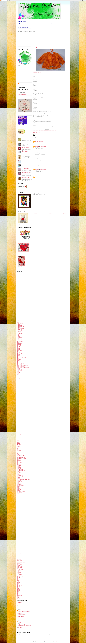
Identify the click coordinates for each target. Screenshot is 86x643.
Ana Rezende (37, 146)
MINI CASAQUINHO (19, 484)
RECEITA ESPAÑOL (19, 550)
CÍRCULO (18, 349)
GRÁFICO (18, 440)
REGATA (18, 558)
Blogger (56, 641)
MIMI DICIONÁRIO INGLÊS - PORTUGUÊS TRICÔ (23, 479)
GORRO (18, 432)
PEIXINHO (18, 512)
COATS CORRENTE (19, 353)
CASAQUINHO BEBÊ (39, 130)
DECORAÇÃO (19, 378)
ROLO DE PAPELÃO (19, 564)
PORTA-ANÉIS (19, 536)
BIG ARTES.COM (19, 303)
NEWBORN (18, 499)
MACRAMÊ (18, 466)
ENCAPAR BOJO (19, 389)
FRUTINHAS (18, 422)
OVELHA (18, 503)
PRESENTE (18, 546)
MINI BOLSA (18, 482)
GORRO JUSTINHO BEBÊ (20, 438)
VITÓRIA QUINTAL (19, 595)
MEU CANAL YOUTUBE (20, 477)
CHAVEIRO (18, 346)
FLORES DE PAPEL (19, 419)
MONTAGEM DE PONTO (20, 495)
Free (17, 420)
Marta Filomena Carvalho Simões (37, 72)
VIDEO (18, 592)
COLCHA (18, 356)
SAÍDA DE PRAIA (19, 565)
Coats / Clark (18, 352)
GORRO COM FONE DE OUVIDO (21, 435)
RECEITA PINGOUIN (19, 552)
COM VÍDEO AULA (19, 364)
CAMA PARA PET (19, 330)
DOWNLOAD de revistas (20, 382)
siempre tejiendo (20, 602)
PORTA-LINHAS (19, 539)
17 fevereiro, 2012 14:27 (43, 141)
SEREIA (18, 571)
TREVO (18, 583)
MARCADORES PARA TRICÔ (21, 470)
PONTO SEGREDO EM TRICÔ (25, 155)
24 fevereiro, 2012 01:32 (43, 146)
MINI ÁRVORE (19, 480)
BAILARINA (18, 295)
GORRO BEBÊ (19, 434)
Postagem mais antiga (64, 213)
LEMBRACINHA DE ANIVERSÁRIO (21, 457)
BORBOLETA (18, 317)
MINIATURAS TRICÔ (19, 492)
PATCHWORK (19, 510)
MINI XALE (18, 490)
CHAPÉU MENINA (19, 343)
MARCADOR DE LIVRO (20, 469)
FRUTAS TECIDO (19, 421)
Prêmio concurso (19, 544)
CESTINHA (18, 342)
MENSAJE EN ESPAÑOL (20, 476)
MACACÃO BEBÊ (19, 465)
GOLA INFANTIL (19, 431)
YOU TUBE (18, 597)
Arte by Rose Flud (37, 141)
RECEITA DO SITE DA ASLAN (21, 549)
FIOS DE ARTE (20, 613)
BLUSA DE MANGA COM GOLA (21, 308)
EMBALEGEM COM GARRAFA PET (26, 164)
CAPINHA (18, 334)
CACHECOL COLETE (19, 325)
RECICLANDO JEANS (20, 557)
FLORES (18, 417)
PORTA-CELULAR (19, 537)
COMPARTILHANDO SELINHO (21, 366)
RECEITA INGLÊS (19, 551)
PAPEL (18, 507)
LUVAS (18, 463)
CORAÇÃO (18, 368)
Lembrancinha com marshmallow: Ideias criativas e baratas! (24, 625)
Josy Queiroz (37, 134)
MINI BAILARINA (19, 481)
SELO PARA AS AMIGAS (20, 569)
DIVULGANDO (19, 381)
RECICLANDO (19, 556)
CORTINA (18, 372)
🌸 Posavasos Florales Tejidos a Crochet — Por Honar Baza (24, 608)
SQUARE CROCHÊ (19, 574)
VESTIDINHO (18, 590)
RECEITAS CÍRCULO (19, 553)
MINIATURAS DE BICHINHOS (21, 491)
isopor (18, 451)
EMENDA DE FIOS (19, 388)
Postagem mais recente (36, 213)
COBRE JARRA (19, 355)
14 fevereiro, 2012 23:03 (42, 134)
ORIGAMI (18, 502)
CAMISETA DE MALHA (20, 331)
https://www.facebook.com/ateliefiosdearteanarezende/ (24, 24)
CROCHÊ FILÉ (19, 376)
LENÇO (18, 459)
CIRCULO (18, 348)
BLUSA (18, 306)
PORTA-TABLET (19, 542)
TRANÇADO (18, 582)
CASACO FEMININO (19, 337)
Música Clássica (19, 497)
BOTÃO (18, 319)
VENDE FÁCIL (19, 589)
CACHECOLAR (19, 327)
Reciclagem (18, 555)
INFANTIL (18, 449)
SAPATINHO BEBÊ (19, 567)
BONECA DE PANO (19, 315)
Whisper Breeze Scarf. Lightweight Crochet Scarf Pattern (24, 611)
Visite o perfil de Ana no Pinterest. (22, 94)
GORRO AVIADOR (19, 433)
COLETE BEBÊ (23, 138)
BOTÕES (18, 320)
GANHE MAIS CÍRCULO (20, 424)
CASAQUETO (18, 338)
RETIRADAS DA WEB (20, 560)
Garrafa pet (18, 426)
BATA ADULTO (19, 299)
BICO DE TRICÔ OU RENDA (20, 302)
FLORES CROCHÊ (19, 418)
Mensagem (18, 474)
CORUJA (18, 373)
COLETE (18, 358)
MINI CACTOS (19, 483)
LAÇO (18, 454)
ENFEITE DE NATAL (19, 391)
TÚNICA (18, 587)
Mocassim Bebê (19, 494)
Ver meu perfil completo (21, 84)
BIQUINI (18, 304)
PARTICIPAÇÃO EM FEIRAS (20, 508)
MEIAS (18, 473)
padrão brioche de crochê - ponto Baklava (22, 619)
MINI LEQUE (18, 486)
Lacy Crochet (19, 610)
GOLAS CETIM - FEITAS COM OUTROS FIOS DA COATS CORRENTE (26, 147)
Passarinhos (18, 509)
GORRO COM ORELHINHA (20, 436)
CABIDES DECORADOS (20, 323)
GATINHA (18, 428)
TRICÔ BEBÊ (18, 586)
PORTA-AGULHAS (19, 535)
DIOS (17, 380)
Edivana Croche (20, 621)
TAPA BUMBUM (19, 577)
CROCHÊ (18, 374)
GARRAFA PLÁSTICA (20, 427)
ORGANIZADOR (19, 501)
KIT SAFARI (18, 453)
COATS (18, 351)
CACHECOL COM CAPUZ (20, 326)
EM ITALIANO (19, 387)
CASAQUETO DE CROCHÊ (25, 151)
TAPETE (18, 578)
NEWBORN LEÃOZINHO (20, 500)
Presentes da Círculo (19, 547)
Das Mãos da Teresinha (21, 616)
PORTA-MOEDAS (19, 540)
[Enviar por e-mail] (45, 129)
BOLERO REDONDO (19, 311)
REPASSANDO (19, 559)
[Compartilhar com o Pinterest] (48, 129)
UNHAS (18, 588)
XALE (18, 596)
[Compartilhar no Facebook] (47, 129)
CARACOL (18, 336)
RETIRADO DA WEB (19, 561)
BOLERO (18, 310)
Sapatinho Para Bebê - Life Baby (22, 624)
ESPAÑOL (18, 393)
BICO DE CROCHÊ (19, 301)
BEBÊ (18, 300)
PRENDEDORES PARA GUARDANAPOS (22, 545)
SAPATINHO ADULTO (20, 566)
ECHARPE (18, 384)
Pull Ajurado (19, 603)
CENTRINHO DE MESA (20, 341)
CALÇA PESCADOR (19, 329)
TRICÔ (55, 130)
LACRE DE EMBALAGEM (20, 455)
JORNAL (18, 452)
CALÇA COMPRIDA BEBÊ (20, 328)
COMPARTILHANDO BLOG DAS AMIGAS (22, 365)
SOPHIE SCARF (19, 572)
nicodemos (49, 641)
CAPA (17, 332)
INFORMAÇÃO (19, 450)
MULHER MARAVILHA (20, 496)
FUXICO (18, 423)
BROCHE (18, 322)
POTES (18, 543)
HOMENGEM (18, 446)
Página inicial (50, 213)
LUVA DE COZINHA (19, 462)
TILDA (18, 580)
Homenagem (18, 445)
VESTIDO (18, 591)
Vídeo (17, 593)
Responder (36, 138)
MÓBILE (18, 493)
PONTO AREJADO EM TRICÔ (25, 168)
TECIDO (18, 579)
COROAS (18, 371)
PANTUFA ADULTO (19, 504)
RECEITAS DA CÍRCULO (20, 554)
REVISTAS (18, 563)
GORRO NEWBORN (19, 439)
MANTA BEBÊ (19, 467)
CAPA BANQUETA (19, 333)
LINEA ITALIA (19, 460)
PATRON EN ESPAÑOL (20, 511)
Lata (17, 456)
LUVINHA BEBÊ (19, 464)
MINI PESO (18, 488)
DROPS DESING (19, 383)
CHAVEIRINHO (19, 345)
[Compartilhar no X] (46, 129)
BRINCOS (18, 321)
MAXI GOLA (18, 471)
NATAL (18, 498)
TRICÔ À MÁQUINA (19, 585)
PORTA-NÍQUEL (19, 541)
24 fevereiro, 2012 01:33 (43, 169)
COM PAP (18, 361)
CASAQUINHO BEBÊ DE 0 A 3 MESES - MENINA (26, 173)
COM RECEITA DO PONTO (20, 363)
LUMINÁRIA (18, 461)
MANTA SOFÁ (19, 468)
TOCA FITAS (18, 581)
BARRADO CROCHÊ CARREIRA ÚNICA (22, 298)
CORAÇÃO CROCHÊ (19, 369)
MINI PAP (18, 487)
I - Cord (18, 447)
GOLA (18, 430)
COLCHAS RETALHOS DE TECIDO (21, 357)
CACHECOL (18, 324)
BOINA (18, 309)
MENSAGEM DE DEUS (20, 475)
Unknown (36, 176)
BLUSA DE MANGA (19, 307)
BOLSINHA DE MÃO (19, 314)
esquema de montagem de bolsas (21, 394)
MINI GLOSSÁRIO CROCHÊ (20, 485)
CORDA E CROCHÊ (19, 370)
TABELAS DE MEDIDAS (20, 576)
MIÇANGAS (18, 478)
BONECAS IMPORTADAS (20, 316)
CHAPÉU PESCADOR (19, 344)
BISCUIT (18, 305)
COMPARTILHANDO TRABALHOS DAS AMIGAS (48, 130)
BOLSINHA (18, 313)
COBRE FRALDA (19, 354)
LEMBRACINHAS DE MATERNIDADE (22, 458)
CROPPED (18, 377)
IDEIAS (18, 448)
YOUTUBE (18, 598)
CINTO (18, 347)
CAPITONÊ (18, 335)
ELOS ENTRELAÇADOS (20, 386)
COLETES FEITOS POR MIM (25, 177)
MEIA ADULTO (19, 472)
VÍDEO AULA (18, 594)
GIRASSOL (18, 429)
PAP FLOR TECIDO (19, 506)
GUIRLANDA (18, 443)
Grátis (17, 441)
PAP (17, 505)
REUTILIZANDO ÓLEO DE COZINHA (21, 562)
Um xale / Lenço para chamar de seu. (26, 143)
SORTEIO (18, 573)
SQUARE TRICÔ (19, 575)
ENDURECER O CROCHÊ (20, 390)
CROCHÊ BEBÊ (19, 375)
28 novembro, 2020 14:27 (41, 176)
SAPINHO (18, 568)
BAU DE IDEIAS (20, 627)
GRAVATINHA (19, 442)
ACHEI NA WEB (19, 276)
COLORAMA (18, 360)
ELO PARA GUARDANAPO (20, 385)
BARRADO (18, 296)
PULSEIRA (18, 548)
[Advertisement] (50, 204)
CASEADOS (18, 340)
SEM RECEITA (19, 570)
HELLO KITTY (19, 444)
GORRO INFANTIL (19, 437)
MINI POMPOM (19, 489)
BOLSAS (18, 312)
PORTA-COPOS (19, 538)
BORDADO (18, 318)
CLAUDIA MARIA (19, 350)
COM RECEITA (19, 362)
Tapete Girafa (19, 622)
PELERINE (18, 513)
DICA (17, 379)
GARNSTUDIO (19, 425)
